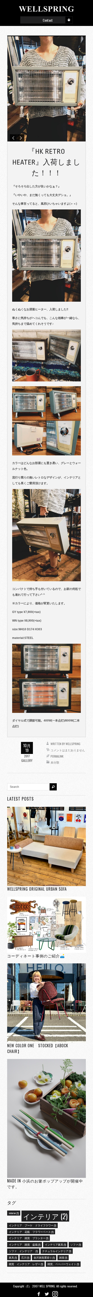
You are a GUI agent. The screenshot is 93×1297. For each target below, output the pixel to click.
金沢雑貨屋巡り (44, 1257)
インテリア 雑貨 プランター (28, 1238)
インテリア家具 (55, 1244)
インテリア (45, 1216)
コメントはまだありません (68, 750)
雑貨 (63, 1257)
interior (14, 1213)
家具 (13, 1257)
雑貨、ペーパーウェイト (63, 1264)
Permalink (57, 756)
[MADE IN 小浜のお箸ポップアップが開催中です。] (46, 1118)
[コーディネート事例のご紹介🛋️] (46, 924)
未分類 (55, 762)
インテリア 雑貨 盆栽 (24, 1244)
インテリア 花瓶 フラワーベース (31, 1232)
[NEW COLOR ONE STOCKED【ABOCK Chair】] (46, 1003)
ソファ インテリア (23, 1251)
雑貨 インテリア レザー (26, 1264)
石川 (25, 1257)
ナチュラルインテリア (56, 1251)
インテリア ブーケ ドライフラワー (32, 1225)
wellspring (73, 744)
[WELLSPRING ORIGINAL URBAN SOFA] (46, 846)
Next (20, 137)
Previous (13, 137)
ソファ (75, 1244)
